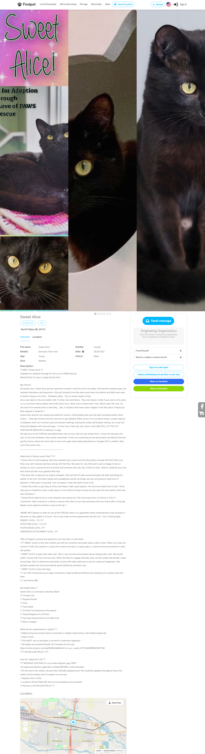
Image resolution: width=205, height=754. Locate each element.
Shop (107, 4)
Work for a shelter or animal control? (151, 357)
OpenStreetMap (109, 751)
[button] (71, 719)
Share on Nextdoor (158, 388)
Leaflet (98, 751)
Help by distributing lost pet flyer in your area (159, 374)
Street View (116, 703)
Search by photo (125, 4)
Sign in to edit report (158, 367)
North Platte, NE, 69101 (33, 329)
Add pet (159, 4)
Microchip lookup (68, 4)
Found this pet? (142, 351)
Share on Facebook (158, 381)
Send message (160, 321)
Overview (25, 336)
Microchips (96, 4)
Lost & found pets (48, 4)
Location (37, 336)
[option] (34, 160)
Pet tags (84, 4)
